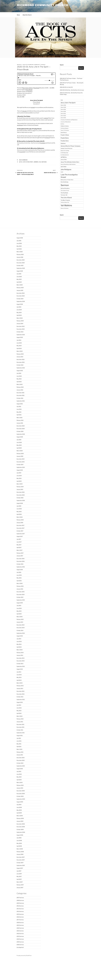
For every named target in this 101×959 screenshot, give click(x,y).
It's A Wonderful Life (65, 154)
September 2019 (21, 467)
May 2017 (19, 544)
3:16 (62, 100)
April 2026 (19, 249)
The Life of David (66, 197)
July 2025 (19, 273)
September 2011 (21, 732)
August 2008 (20, 835)
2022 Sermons (20, 933)
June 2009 (19, 807)
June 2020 (19, 442)
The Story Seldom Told (65, 202)
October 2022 (20, 365)
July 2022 (19, 373)
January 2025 (20, 290)
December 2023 (20, 326)
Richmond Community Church (42, 5)
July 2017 (19, 539)
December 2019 (20, 459)
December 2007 (21, 857)
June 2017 (19, 542)
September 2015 (21, 600)
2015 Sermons (20, 914)
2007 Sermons (20, 897)
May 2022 (19, 378)
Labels (62, 172)
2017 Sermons (20, 919)
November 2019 (20, 461)
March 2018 (19, 517)
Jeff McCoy (64, 157)
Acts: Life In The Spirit (26, 161)
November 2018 (20, 495)
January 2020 (20, 456)
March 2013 (19, 683)
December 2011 (20, 724)
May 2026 (19, 246)
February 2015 (20, 619)
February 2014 (20, 652)
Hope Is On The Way (65, 150)
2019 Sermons (20, 925)
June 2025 (19, 276)
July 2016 (19, 572)
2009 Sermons (20, 903)
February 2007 (20, 884)
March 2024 (20, 318)
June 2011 (19, 741)
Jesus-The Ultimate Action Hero (70, 162)
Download (36, 88)
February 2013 (20, 685)
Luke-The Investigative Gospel (69, 176)
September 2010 (21, 766)
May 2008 (19, 843)
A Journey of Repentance (66, 121)
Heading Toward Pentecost (66, 148)
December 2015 (20, 591)
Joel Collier (63, 166)
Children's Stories (65, 126)
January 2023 (20, 356)
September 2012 (21, 699)
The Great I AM (64, 195)
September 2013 (21, 666)
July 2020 (19, 439)
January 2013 (20, 688)
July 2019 (19, 472)
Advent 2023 (63, 115)
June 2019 (19, 475)
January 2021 (20, 423)
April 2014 (19, 647)
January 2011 (20, 754)
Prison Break (28, 89)
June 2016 (19, 575)
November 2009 (21, 793)
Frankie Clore (65, 141)
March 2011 (19, 749)
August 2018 (20, 503)
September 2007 (21, 865)
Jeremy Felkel (64, 159)
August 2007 (20, 868)
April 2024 (19, 315)
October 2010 (20, 763)
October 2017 (20, 531)
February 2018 (20, 519)
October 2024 (20, 298)
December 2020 (21, 425)
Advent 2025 (63, 117)
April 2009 (19, 812)
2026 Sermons (20, 944)
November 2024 (21, 295)
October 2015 (20, 597)
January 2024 (20, 323)
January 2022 (20, 390)
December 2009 (21, 790)
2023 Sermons (20, 936)
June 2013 (19, 674)
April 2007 (19, 879)
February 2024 (20, 320)
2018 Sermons (20, 922)
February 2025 (20, 287)
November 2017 (20, 528)
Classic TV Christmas (65, 130)
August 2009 (20, 801)
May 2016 (19, 578)
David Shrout (64, 132)
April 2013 (19, 680)
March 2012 (19, 716)
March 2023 (20, 351)
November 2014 (20, 627)
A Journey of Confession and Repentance (69, 119)
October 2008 (20, 829)
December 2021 (20, 392)
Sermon (36, 161)
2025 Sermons (20, 942)
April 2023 (19, 348)
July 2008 (19, 837)
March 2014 (19, 649)
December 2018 (20, 492)
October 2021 (20, 398)
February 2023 (20, 354)
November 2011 (20, 727)
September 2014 (21, 633)
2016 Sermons (20, 917)
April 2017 (19, 547)
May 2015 (19, 611)
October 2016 (20, 564)
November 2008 (21, 826)
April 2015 (19, 613)
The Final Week (64, 192)
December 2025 (20, 260)
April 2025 (19, 282)
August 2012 (20, 702)
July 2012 (19, 705)
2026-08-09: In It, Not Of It (66, 87)
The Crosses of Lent (65, 190)
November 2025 (21, 262)
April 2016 (19, 580)
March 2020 (20, 450)
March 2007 (20, 882)
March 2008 (20, 848)
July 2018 (19, 506)
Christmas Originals (64, 128)
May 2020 (19, 445)
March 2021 (19, 417)
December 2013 (20, 658)
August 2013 (20, 669)
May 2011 (19, 743)
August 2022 (20, 370)
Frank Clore (65, 138)
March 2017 (19, 550)
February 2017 (20, 553)
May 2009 (19, 810)
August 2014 (20, 636)
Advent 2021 (63, 113)
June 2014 (19, 641)
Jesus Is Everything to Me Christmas (68, 164)
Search (61, 64)
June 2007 (19, 873)
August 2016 (20, 569)
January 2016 (20, 589)
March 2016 (19, 583)
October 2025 (20, 265)
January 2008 (20, 854)
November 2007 (21, 860)
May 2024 (19, 312)
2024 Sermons (20, 939)
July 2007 (19, 871)
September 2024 (21, 301)
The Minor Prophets (65, 200)
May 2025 (19, 279)
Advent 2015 (63, 107)
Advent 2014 (63, 105)
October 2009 (20, 796)
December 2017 (20, 525)
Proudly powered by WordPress (24, 955)
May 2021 (19, 412)
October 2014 (20, 630)
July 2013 (19, 672)
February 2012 (20, 719)
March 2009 (20, 815)
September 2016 (21, 566)
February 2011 (20, 752)
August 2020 (20, 437)
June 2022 (19, 376)
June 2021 (19, 409)
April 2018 (19, 514)
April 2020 (19, 448)
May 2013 (19, 677)
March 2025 (20, 284)
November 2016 (20, 561)
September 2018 (21, 500)
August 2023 (20, 337)
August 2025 (20, 271)
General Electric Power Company (70, 146)
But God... (62, 123)
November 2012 (20, 694)
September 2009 (21, 799)
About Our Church (27, 15)
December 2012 (20, 691)
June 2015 (19, 608)
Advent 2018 (63, 111)
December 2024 (20, 293)
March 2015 (19, 616)
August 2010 (20, 768)
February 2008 (20, 851)
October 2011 (20, 730)
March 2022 (19, 384)
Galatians (63, 143)
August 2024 (20, 304)
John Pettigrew (66, 169)
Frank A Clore (65, 135)
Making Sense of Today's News (67, 179)
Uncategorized (20, 947)
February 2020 (20, 453)
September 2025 (21, 268)
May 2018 (19, 511)
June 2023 (19, 343)
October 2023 (20, 331)
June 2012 (19, 707)
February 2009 (20, 818)
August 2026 (20, 237)
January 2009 (20, 821)
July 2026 (19, 240)
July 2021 (19, 406)
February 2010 (20, 785)
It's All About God (64, 152)
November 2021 (20, 395)
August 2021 (20, 403)
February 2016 (20, 586)
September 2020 (21, 434)
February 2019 (20, 486)
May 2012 (19, 710)
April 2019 (19, 481)
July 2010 (19, 771)
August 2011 (20, 735)
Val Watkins (43, 161)
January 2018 (20, 522)
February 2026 (20, 254)
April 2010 (19, 779)
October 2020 (20, 431)
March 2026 (20, 251)
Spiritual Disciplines (65, 188)
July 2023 (19, 340)
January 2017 (20, 555)
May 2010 (19, 777)
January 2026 (20, 257)
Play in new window (27, 88)
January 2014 (20, 655)
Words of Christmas (64, 208)
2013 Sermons (20, 908)
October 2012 (20, 696)
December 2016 (20, 558)
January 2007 (20, 887)
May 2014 (19, 644)
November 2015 (20, 594)
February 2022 (20, 387)
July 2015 (19, 605)
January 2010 (20, 788)
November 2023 (21, 329)
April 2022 (19, 381)
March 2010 (20, 782)
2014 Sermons (20, 911)
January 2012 (20, 721)
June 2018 (19, 508)
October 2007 (20, 862)
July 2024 (19, 307)
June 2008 (19, 840)
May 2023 (19, 345)
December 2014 (20, 625)
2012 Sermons (20, 906)
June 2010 (19, 774)
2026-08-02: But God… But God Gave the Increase (72, 90)
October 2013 (20, 663)
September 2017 (21, 533)
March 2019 (19, 484)
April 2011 (19, 746)
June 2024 (19, 309)
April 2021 (19, 414)
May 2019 (19, 478)
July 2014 (19, 638)
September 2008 (21, 832)
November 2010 (21, 760)
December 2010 (20, 757)
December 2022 (20, 359)
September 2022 (21, 367)
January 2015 (20, 622)
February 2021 (20, 420)
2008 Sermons (20, 900)
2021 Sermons (20, 930)
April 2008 (19, 846)
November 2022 (20, 362)
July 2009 (19, 804)
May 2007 (19, 876)
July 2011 (19, 738)
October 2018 (20, 497)
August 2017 (20, 536)
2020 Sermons (23, 159)
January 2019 (20, 489)
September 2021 (21, 401)
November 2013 (20, 660)
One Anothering (64, 182)
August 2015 (20, 602)
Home (18, 15)
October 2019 (20, 464)
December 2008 (21, 824)
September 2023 (21, 334)
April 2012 (19, 713)
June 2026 (19, 243)
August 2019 (20, 470)
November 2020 (21, 428)
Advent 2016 (63, 109)
